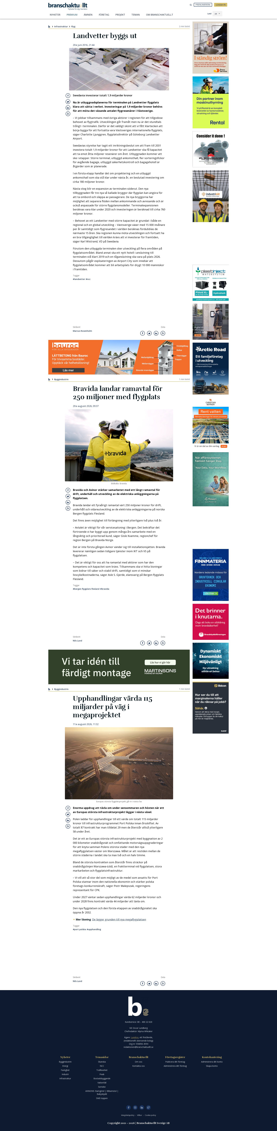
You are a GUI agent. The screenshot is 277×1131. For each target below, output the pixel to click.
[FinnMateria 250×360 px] (211, 575)
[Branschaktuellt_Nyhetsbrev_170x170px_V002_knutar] (211, 622)
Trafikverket (101, 1070)
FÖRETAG (104, 14)
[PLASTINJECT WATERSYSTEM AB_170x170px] (211, 283)
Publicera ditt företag (175, 1061)
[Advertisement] (119, 304)
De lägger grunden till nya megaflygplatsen (119, 919)
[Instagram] (135, 1107)
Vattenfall (102, 1082)
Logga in (220, 4)
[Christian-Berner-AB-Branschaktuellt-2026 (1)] (211, 423)
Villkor (140, 1115)
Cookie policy (150, 1115)
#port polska (79, 929)
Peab (102, 1074)
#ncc (88, 279)
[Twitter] (148, 1107)
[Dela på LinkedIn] (68, 108)
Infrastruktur (61, 26)
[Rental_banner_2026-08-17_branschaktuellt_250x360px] (211, 102)
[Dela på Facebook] (68, 96)
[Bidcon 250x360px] (211, 708)
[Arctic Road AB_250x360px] (211, 369)
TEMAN (135, 14)
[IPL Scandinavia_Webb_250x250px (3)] (211, 149)
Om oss (138, 1061)
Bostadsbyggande (101, 1078)
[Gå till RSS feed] (68, 114)
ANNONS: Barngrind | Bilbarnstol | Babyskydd (101, 1092)
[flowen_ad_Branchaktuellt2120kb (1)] (211, 479)
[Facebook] (128, 1107)
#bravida (104, 588)
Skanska (102, 1061)
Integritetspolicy (128, 1115)
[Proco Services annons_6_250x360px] (211, 48)
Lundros (134, 1037)
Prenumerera (202, 4)
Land (209, 13)
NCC (102, 1066)
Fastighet (65, 1070)
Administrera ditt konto (212, 1061)
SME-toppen (102, 1098)
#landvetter (79, 279)
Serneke (102, 1086)
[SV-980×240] (119, 667)
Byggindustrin (61, 379)
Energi (65, 1066)
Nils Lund (77, 641)
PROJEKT (120, 14)
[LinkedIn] (142, 1107)
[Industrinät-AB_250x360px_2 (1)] (211, 196)
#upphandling (94, 929)
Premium (72, 14)
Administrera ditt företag (175, 1066)
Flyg (73, 26)
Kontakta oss (138, 1066)
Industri (65, 1074)
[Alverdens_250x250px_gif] (211, 661)
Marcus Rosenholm (82, 331)
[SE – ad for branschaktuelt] (211, 322)
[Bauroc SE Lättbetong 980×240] (119, 357)
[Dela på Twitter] (68, 102)
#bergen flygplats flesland (86, 588)
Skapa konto (212, 1066)
